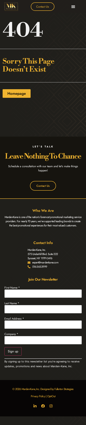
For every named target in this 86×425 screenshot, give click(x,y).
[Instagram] (51, 406)
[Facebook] (43, 406)
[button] (73, 7)
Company (11, 334)
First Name (12, 287)
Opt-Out (51, 396)
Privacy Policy (38, 396)
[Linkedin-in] (35, 406)
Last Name (11, 303)
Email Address (14, 318)
